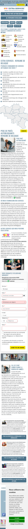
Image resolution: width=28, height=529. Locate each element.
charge (9, 336)
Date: (3, 293)
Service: (4, 286)
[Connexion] (26, 5)
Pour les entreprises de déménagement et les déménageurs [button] (14, 437)
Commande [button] (23, 131)
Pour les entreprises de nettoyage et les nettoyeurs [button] (14, 458)
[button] (5, 22)
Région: (4, 299)
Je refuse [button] (17, 521)
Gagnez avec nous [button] (20, 4)
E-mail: (4, 312)
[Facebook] (4, 514)
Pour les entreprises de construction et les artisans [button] (14, 480)
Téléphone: (5, 318)
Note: (3, 324)
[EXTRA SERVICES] (14, 8)
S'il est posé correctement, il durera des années (17, 367)
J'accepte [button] (17, 518)
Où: (3, 306)
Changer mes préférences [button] (16, 524)
